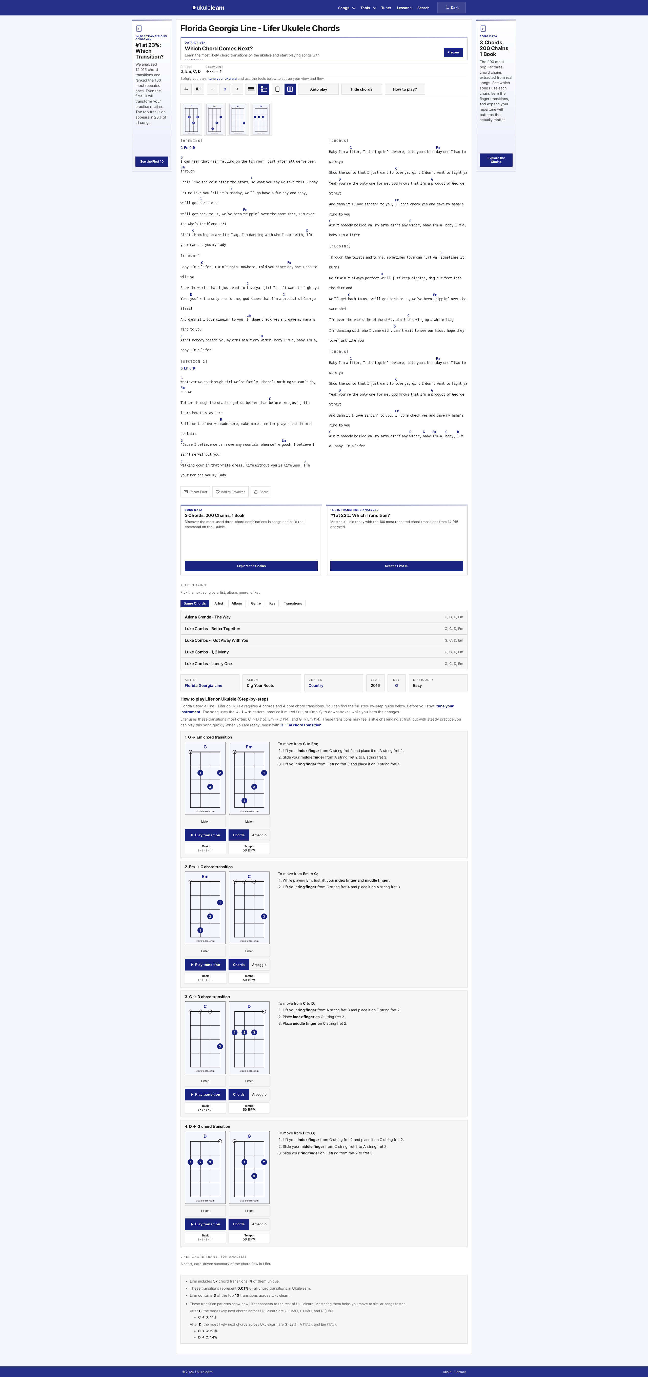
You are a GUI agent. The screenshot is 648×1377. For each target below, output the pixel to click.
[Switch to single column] (277, 89)
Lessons (404, 8)
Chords (239, 835)
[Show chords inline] (251, 89)
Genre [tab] (256, 603)
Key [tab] (272, 603)
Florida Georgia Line (203, 685)
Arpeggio (259, 835)
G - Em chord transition (300, 725)
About (447, 1372)
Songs (343, 8)
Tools (365, 8)
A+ (198, 88)
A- (186, 89)
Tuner (386, 8)
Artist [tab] (218, 603)
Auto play (318, 89)
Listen (205, 821)
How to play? (405, 89)
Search (423, 8)
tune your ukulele (222, 78)
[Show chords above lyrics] (263, 89)
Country (316, 685)
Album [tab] (237, 603)
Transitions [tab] (293, 603)
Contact (460, 1372)
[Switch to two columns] (290, 89)
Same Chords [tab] (195, 603)
